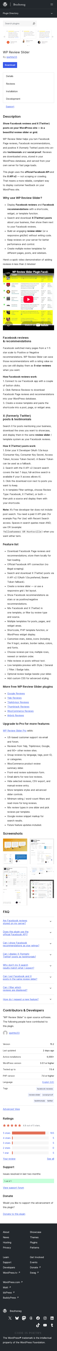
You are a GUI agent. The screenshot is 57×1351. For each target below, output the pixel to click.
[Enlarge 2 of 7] (23, 857)
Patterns (34, 1247)
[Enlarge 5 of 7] (50, 842)
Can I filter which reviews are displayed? (15, 989)
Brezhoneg (15, 1311)
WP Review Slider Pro (14, 730)
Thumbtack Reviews (18, 706)
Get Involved (37, 1257)
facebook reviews (45, 1089)
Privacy (7, 1247)
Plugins (33, 1242)
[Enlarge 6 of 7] (50, 870)
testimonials (39, 1101)
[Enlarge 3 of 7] (23, 870)
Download (10, 65)
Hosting (7, 1242)
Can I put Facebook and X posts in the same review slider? (20, 977)
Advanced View (11, 1109)
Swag (34, 1272)
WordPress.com (13, 1282)
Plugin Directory (10, 13)
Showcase (35, 1232)
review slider (34, 1095)
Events (33, 1262)
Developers (9, 1267)
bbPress (9, 1292)
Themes (34, 1237)
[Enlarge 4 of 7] (23, 892)
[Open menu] (52, 4)
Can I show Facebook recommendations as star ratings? (21, 944)
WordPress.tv (11, 1272)
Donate (35, 1267)
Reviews (10, 83)
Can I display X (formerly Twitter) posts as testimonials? (19, 955)
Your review (9, 1158)
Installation (12, 91)
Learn (6, 1257)
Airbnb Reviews (15, 715)
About (6, 1232)
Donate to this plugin (14, 1213)
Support (10, 106)
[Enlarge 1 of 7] (23, 842)
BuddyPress (11, 1297)
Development (13, 98)
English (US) (48, 1082)
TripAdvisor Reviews (18, 702)
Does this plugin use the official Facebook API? (15, 933)
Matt (7, 1287)
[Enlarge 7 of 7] (50, 883)
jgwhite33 (12, 57)
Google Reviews (16, 693)
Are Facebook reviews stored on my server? (15, 922)
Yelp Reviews (14, 697)
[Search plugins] (34, 23)
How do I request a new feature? (21, 999)
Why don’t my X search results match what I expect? (18, 966)
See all (50, 1158)
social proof (48, 1095)
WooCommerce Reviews (20, 711)
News (6, 1237)
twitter (50, 1101)
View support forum (13, 1187)
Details (9, 76)
